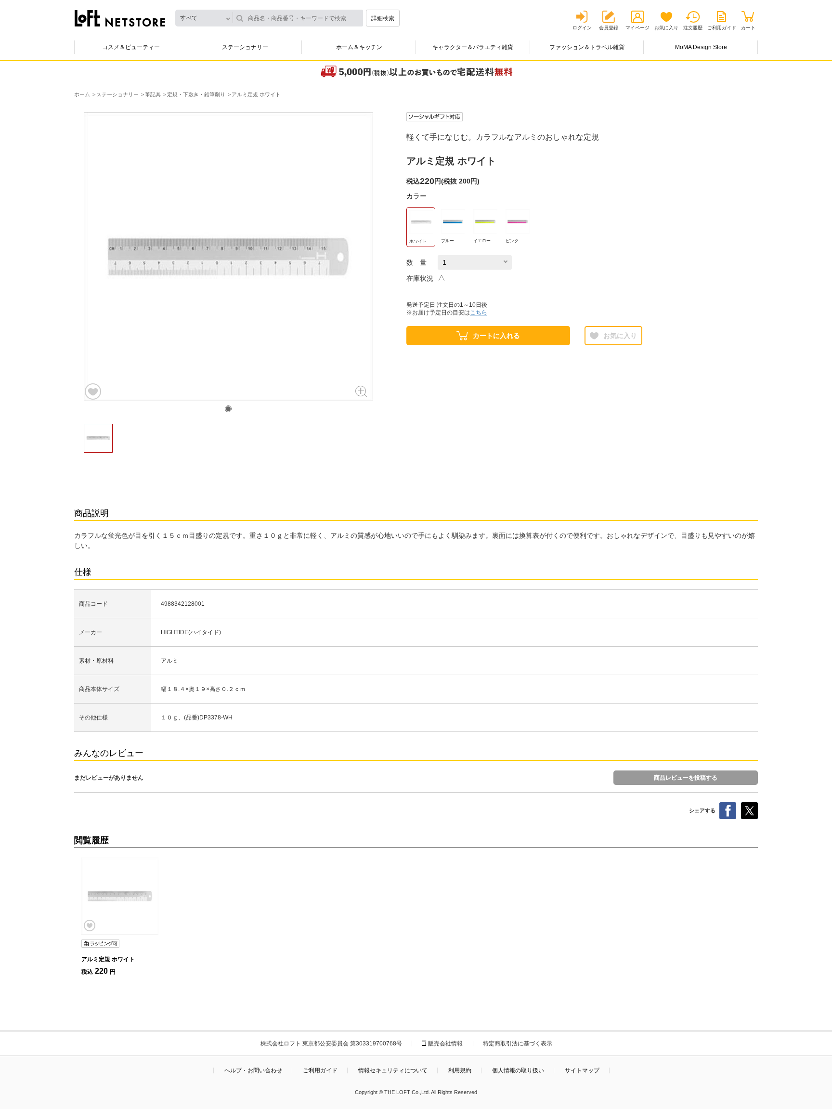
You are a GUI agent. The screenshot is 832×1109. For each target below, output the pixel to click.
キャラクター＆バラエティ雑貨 (472, 47)
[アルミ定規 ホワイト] (119, 896)
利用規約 (459, 1070)
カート (748, 27)
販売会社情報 (445, 1043)
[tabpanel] (228, 256)
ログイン (582, 27)
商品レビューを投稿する (685, 777)
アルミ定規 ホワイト (108, 959)
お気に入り (666, 27)
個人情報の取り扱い (518, 1070)
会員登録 (608, 27)
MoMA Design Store (701, 47)
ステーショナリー (245, 47)
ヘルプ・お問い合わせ (253, 1070)
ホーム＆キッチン (359, 47)
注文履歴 (692, 27)
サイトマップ (582, 1070)
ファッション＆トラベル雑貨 (586, 47)
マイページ (637, 27)
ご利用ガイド (721, 27)
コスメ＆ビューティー (131, 47)
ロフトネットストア (120, 18)
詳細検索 (382, 18)
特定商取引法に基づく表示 (517, 1043)
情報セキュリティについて (393, 1070)
